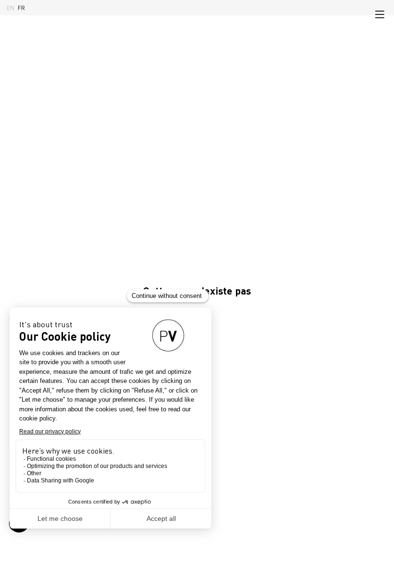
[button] (379, 14)
